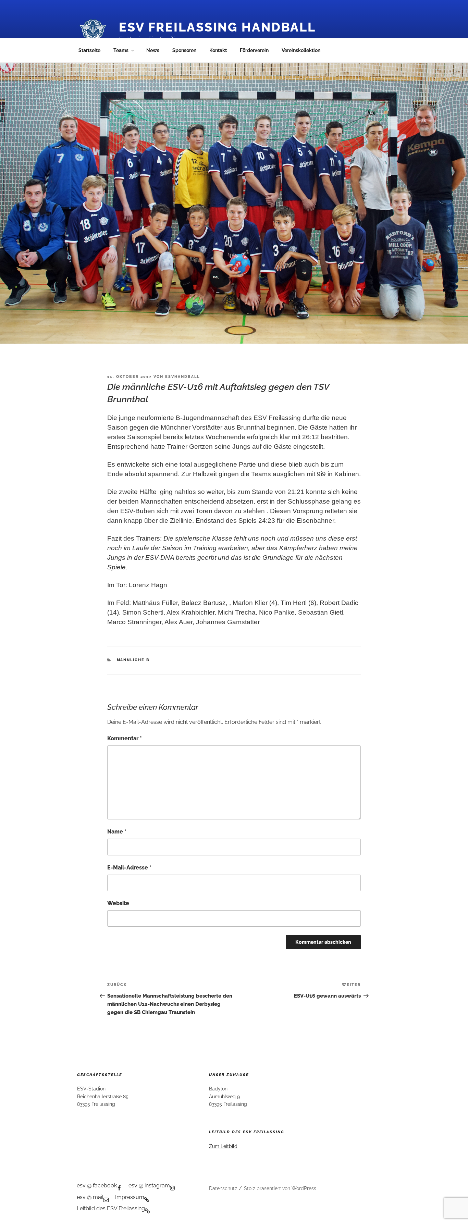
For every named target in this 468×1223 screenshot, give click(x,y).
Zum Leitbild (223, 1146)
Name (116, 831)
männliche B (133, 660)
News (152, 50)
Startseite (89, 50)
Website (118, 903)
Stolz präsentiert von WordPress (280, 1188)
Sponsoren (184, 50)
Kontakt (218, 50)
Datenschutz (223, 1188)
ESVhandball (182, 376)
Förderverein (254, 50)
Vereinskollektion (301, 50)
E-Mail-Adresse (129, 867)
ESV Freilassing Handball (217, 27)
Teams (120, 50)
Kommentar (124, 738)
